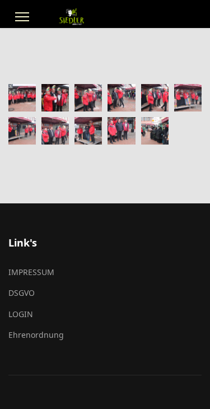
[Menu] (22, 17)
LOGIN (20, 314)
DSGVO (21, 292)
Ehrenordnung (36, 334)
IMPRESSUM (31, 272)
